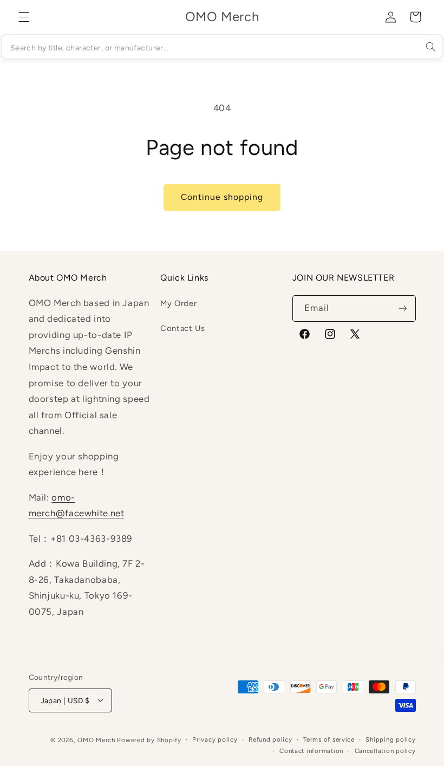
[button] (23, 16)
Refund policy (270, 739)
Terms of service (329, 739)
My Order (178, 303)
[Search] (431, 46)
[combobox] (222, 47)
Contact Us (182, 328)
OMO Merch (96, 740)
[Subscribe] (402, 308)
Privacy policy (214, 739)
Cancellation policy (385, 751)
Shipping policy (390, 739)
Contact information (311, 751)
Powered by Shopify (149, 740)
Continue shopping (222, 197)
